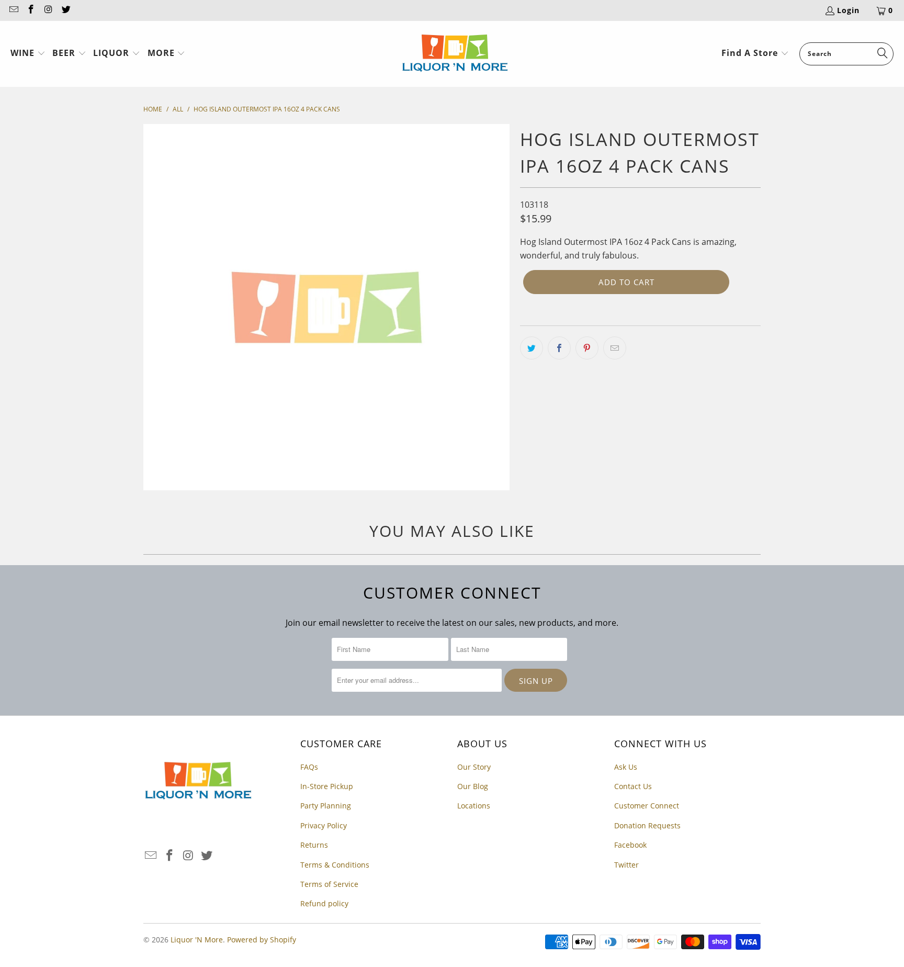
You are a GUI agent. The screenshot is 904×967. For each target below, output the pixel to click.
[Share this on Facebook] (559, 347)
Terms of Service (329, 884)
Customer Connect (646, 806)
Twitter (626, 865)
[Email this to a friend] (614, 347)
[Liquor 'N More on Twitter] (66, 10)
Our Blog (472, 786)
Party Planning (325, 806)
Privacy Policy (323, 825)
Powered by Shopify (261, 939)
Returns (314, 845)
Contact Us (633, 786)
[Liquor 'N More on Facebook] (31, 10)
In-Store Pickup (326, 786)
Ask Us (625, 767)
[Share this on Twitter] (531, 347)
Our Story (474, 767)
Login (848, 10)
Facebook (630, 845)
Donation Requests (647, 825)
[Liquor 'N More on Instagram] (48, 10)
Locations (473, 806)
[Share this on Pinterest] (586, 347)
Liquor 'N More (197, 939)
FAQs (309, 767)
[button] (28, 54)
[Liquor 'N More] (454, 54)
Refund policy (324, 903)
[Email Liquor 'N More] (13, 10)
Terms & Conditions (334, 865)
